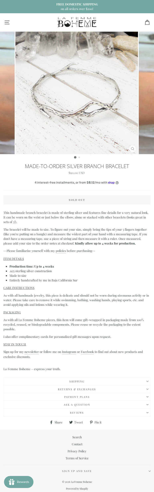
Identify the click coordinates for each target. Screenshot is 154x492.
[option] (77, 6)
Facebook (87, 352)
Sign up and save (77, 471)
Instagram (69, 352)
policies (61, 251)
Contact (77, 444)
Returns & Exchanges (77, 389)
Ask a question (77, 404)
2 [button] (79, 158)
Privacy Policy (77, 451)
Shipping (77, 381)
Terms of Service (77, 458)
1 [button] (75, 157)
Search (77, 437)
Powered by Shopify (77, 488)
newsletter (31, 352)
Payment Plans (77, 396)
